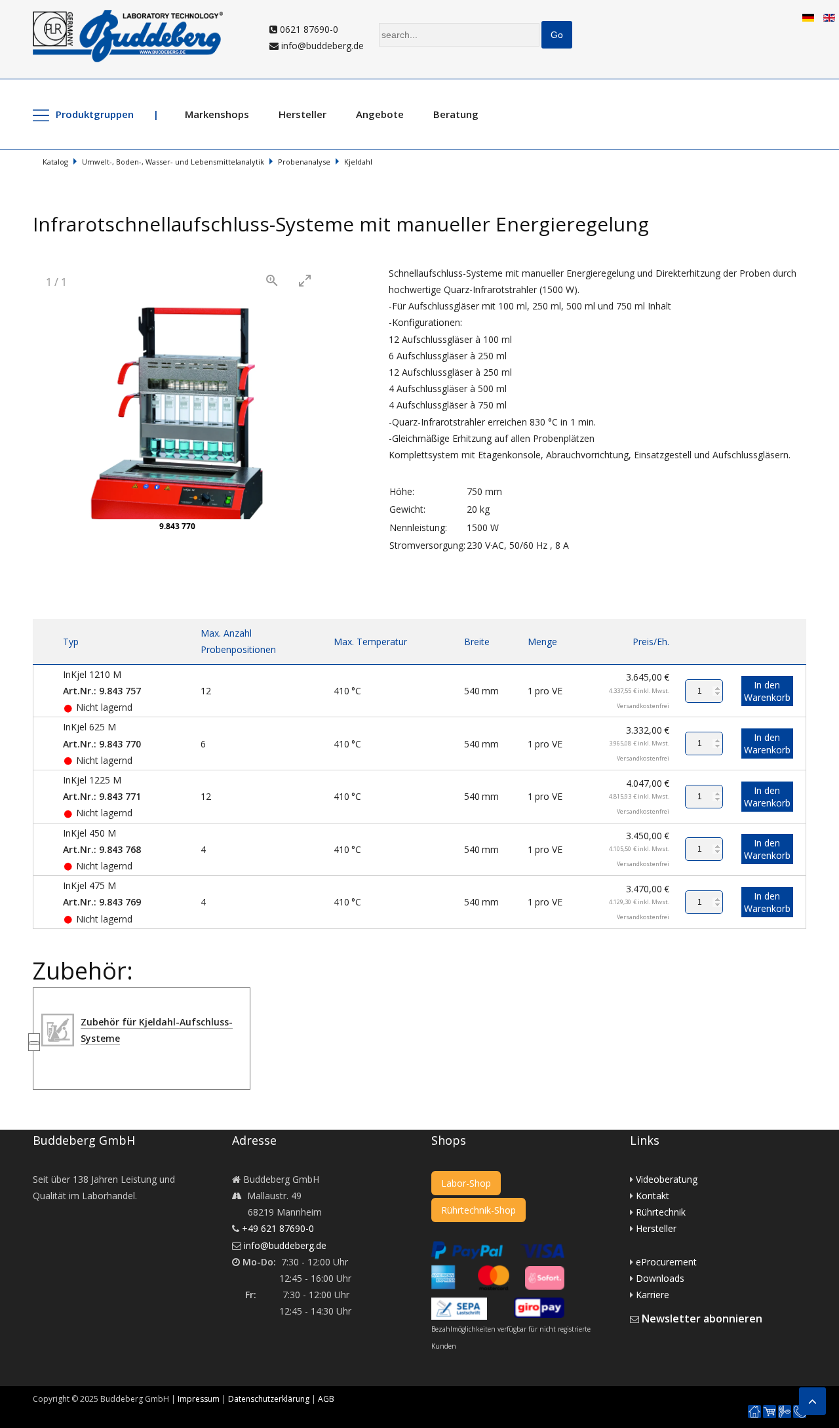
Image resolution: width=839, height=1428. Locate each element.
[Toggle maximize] (304, 280)
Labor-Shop (466, 1183)
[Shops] (769, 1412)
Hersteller (302, 114)
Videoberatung (666, 1179)
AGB (326, 1398)
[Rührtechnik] (784, 1412)
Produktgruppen (95, 114)
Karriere (652, 1294)
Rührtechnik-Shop (478, 1210)
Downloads (660, 1278)
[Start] (754, 1412)
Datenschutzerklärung (268, 1398)
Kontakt (652, 1195)
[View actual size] (272, 280)
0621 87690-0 (307, 29)
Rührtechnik (661, 1212)
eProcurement (666, 1262)
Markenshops (217, 114)
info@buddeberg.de (321, 45)
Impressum (199, 1398)
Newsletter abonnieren (702, 1318)
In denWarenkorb (767, 691)
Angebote (380, 114)
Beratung (455, 114)
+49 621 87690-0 (278, 1228)
